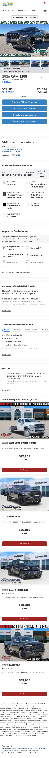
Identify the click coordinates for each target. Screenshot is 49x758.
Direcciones (22, 11)
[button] (8, 11)
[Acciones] (45, 77)
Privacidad (42, 749)
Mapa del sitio (33, 749)
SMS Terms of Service (9, 751)
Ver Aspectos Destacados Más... (16, 272)
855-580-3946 (14, 155)
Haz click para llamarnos (24, 108)
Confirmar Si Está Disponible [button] (24, 102)
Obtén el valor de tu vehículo (24, 121)
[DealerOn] (7, 746)
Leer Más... (6, 310)
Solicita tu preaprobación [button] (24, 115)
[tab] (6, 330)
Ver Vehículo (24, 470)
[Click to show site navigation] (45, 11)
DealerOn (24, 749)
